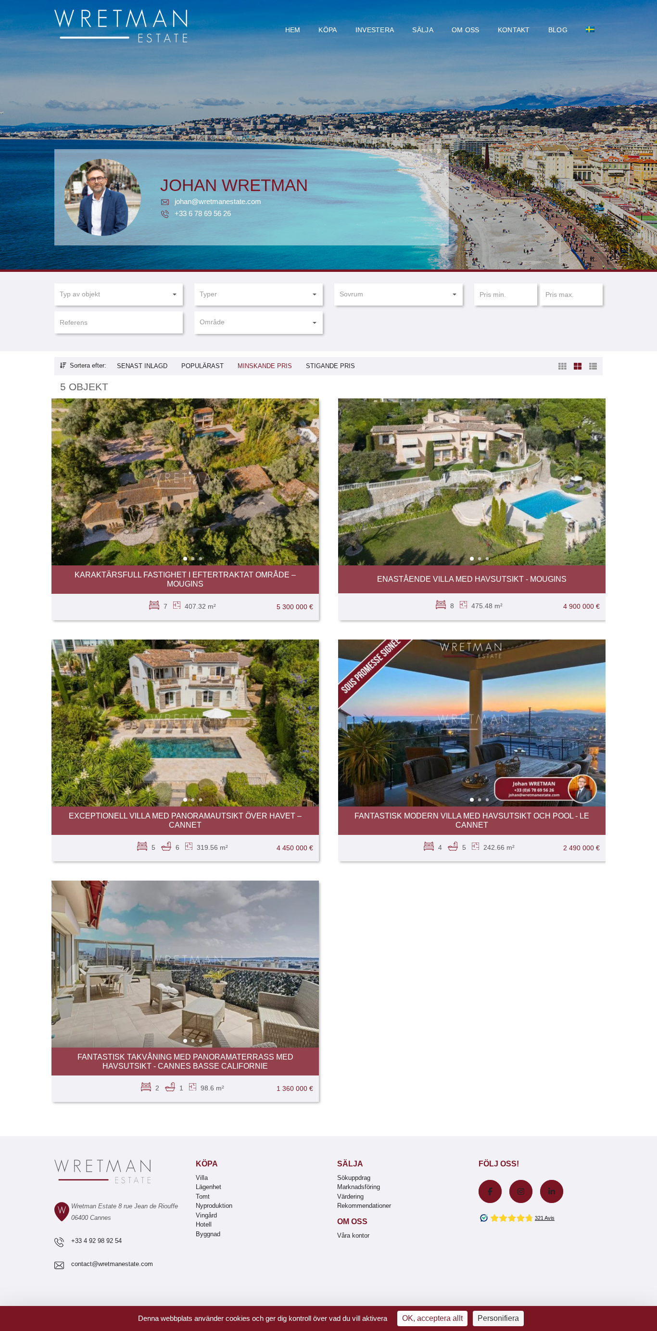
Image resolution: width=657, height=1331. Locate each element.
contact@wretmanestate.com (112, 1263)
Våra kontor (353, 1235)
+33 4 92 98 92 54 (96, 1240)
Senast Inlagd (142, 366)
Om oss (466, 30)
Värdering (350, 1196)
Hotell (204, 1224)
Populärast (202, 366)
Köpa (327, 30)
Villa (202, 1177)
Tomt (203, 1196)
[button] (118, 294)
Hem (293, 30)
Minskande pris (265, 366)
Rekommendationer (364, 1205)
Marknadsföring (358, 1186)
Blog (558, 30)
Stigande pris (330, 366)
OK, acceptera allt (432, 1318)
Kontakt (514, 30)
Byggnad (208, 1234)
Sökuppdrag (353, 1177)
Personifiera (498, 1318)
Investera (374, 30)
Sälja (422, 30)
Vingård (206, 1215)
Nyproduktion (214, 1205)
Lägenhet (208, 1186)
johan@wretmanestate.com (217, 201)
